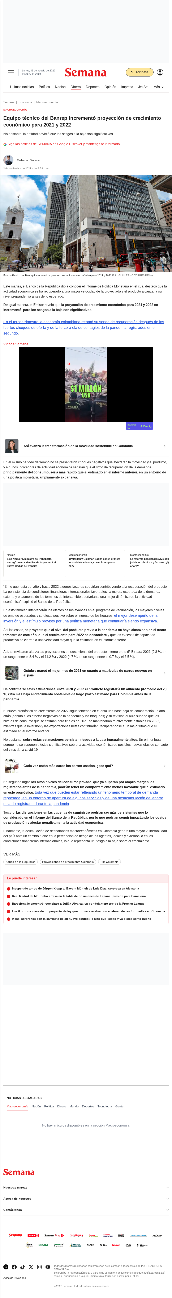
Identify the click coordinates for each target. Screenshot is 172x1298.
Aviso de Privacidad (19, 1278)
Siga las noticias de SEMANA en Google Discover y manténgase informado (64, 144)
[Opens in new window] (14, 1267)
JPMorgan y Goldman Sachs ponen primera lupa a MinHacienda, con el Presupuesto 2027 (94, 563)
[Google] (5, 1267)
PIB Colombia (109, 861)
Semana (8, 102)
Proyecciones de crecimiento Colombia (68, 861)
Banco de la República (20, 861)
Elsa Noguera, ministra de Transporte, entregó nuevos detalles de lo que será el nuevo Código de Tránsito (31, 563)
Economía (25, 102)
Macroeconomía (47, 102)
